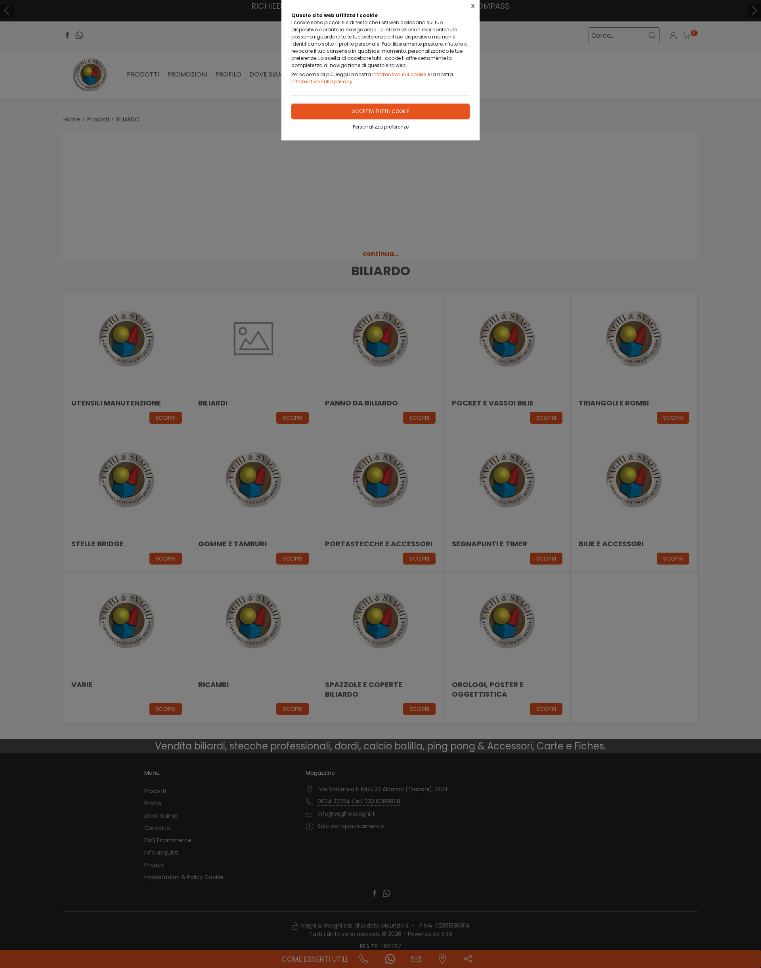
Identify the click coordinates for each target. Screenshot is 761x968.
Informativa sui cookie (399, 74)
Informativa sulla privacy (321, 81)
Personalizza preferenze (381, 126)
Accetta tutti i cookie (380, 111)
